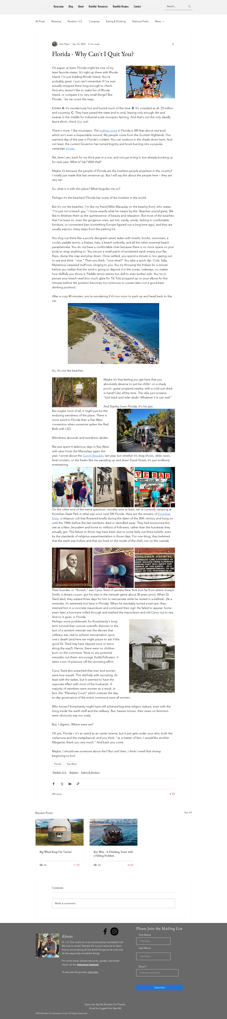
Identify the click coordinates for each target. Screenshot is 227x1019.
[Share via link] (78, 783)
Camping (94, 21)
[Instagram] (114, 931)
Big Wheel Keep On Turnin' (56, 852)
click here (93, 972)
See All (188, 812)
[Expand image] (72, 487)
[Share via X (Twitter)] (61, 783)
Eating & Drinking (116, 21)
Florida (57, 763)
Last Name (145, 948)
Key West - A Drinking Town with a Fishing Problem (113, 853)
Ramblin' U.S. (75, 21)
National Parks (140, 21)
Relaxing (56, 21)
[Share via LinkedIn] (69, 783)
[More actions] (173, 44)
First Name (145, 935)
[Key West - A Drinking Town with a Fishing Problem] (114, 832)
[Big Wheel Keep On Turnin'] (60, 832)
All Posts (40, 21)
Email (142, 966)
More (158, 21)
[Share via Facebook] (53, 783)
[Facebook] (105, 931)
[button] (98, 6)
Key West (72, 763)
